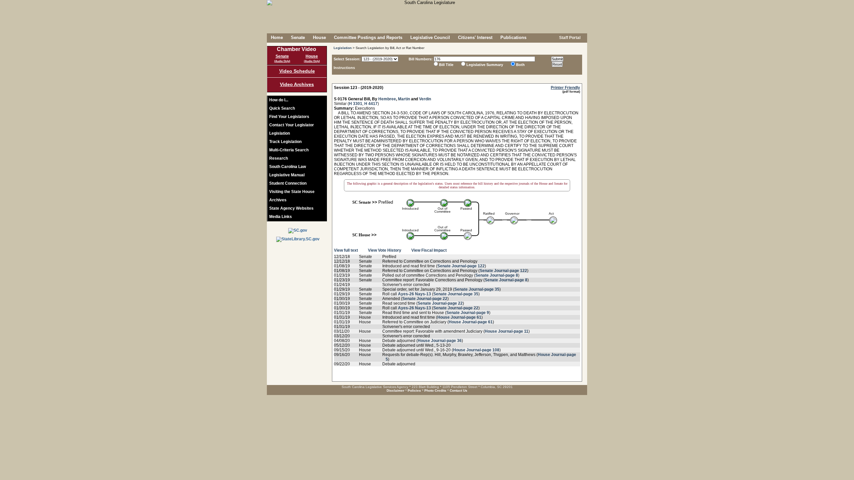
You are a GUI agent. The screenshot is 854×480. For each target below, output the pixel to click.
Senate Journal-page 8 (496, 275)
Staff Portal (569, 37)
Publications (513, 37)
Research (278, 158)
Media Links (280, 216)
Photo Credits (435, 390)
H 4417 (371, 103)
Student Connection (288, 183)
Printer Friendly (565, 87)
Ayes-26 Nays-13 (414, 294)
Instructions (344, 68)
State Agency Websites (291, 208)
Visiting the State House (292, 191)
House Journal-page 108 (476, 350)
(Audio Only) (282, 61)
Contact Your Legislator (291, 125)
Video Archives (297, 84)
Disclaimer (395, 390)
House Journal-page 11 (506, 331)
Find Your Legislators (289, 116)
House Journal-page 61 (459, 317)
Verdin (425, 99)
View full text (346, 250)
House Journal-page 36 (440, 340)
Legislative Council (430, 37)
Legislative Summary (484, 65)
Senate (298, 37)
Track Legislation (285, 141)
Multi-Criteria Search (289, 150)
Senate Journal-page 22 (424, 298)
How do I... (278, 100)
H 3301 (355, 103)
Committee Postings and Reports (368, 37)
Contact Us (458, 390)
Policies (414, 390)
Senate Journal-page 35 (476, 289)
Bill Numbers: (421, 59)
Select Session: (347, 59)
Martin (404, 99)
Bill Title (446, 65)
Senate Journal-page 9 (467, 312)
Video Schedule (297, 71)
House (319, 37)
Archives (278, 200)
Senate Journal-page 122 (461, 266)
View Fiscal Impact (429, 250)
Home (277, 37)
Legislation (279, 133)
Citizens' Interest (475, 37)
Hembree (387, 99)
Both (520, 65)
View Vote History (384, 250)
